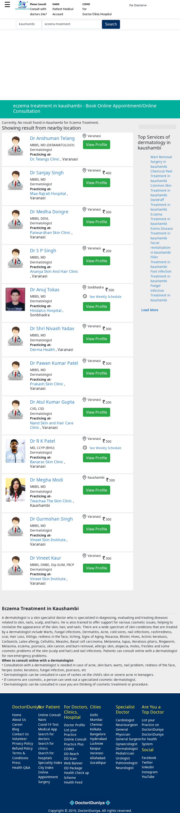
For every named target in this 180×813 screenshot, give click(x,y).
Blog (15, 729)
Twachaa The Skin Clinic (51, 500)
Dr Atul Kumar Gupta (52, 402)
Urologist (123, 758)
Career (17, 724)
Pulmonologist (127, 763)
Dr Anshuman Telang (52, 138)
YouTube (148, 776)
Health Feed (73, 782)
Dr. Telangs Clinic (45, 159)
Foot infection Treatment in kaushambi (160, 276)
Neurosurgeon (127, 724)
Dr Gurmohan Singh (51, 519)
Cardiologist (125, 720)
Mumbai (96, 719)
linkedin (148, 767)
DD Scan (70, 758)
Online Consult (49, 715)
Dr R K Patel (42, 441)
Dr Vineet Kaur (45, 558)
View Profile (96, 144)
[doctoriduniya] (22, 9)
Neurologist (125, 768)
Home (16, 715)
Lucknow (96, 743)
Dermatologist (127, 748)
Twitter (147, 762)
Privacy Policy (22, 743)
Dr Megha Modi (46, 480)
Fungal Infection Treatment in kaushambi (160, 292)
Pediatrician (125, 753)
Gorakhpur (98, 762)
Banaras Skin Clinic (46, 461)
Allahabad (97, 758)
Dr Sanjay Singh (47, 172)
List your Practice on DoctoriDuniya (153, 725)
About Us (19, 719)
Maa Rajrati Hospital (48, 193)
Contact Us (20, 734)
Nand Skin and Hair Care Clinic (51, 425)
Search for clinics (46, 745)
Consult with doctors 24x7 (38, 9)
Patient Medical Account (62, 9)
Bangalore (98, 734)
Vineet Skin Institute (48, 539)
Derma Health (42, 349)
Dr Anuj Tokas (44, 289)
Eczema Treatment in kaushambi (160, 219)
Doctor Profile (74, 725)
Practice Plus (74, 744)
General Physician (123, 731)
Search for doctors (46, 736)
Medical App (47, 729)
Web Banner (73, 763)
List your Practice (70, 732)
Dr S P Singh (43, 250)
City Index (45, 767)
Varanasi (96, 753)
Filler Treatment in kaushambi (160, 262)
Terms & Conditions (20, 755)
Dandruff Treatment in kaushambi (160, 204)
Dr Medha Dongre (49, 211)
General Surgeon (128, 739)
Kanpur (95, 748)
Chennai (96, 724)
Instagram (150, 772)
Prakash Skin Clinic (46, 383)
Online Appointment (48, 774)
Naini (42, 719)
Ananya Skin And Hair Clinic (54, 271)
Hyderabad (98, 738)
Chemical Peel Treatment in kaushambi (161, 176)
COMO (69, 749)
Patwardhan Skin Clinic (50, 232)
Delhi (94, 715)
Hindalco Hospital (45, 310)
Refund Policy (22, 748)
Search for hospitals (46, 755)
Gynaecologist (126, 744)
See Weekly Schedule (105, 296)
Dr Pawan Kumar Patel (54, 363)
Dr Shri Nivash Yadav (52, 328)
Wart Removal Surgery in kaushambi (161, 162)
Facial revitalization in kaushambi (160, 248)
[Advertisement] (90, 65)
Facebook (149, 757)
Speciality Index (50, 762)
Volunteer (19, 738)
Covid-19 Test (48, 724)
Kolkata (95, 729)
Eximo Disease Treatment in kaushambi (161, 233)
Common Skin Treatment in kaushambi (160, 190)
